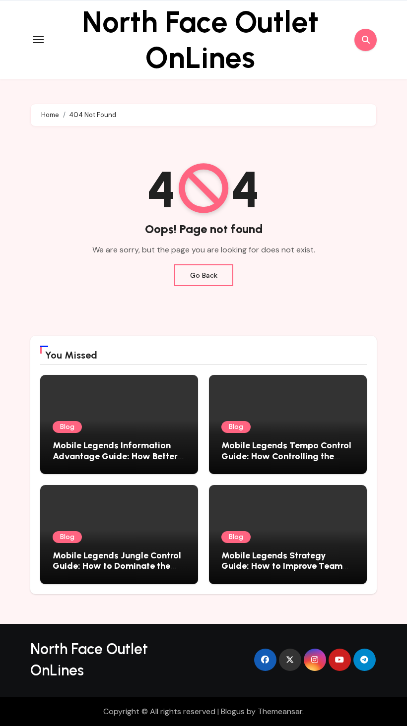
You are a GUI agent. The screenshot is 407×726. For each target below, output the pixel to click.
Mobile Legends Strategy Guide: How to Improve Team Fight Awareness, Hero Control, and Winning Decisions (285, 571)
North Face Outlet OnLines (200, 39)
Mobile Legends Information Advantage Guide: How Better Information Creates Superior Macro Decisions (115, 461)
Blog (67, 427)
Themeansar (280, 711)
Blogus (233, 711)
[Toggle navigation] (38, 40)
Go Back (203, 275)
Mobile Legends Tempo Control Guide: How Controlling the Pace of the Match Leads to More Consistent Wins (286, 461)
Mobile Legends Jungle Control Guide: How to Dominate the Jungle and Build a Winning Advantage (117, 571)
